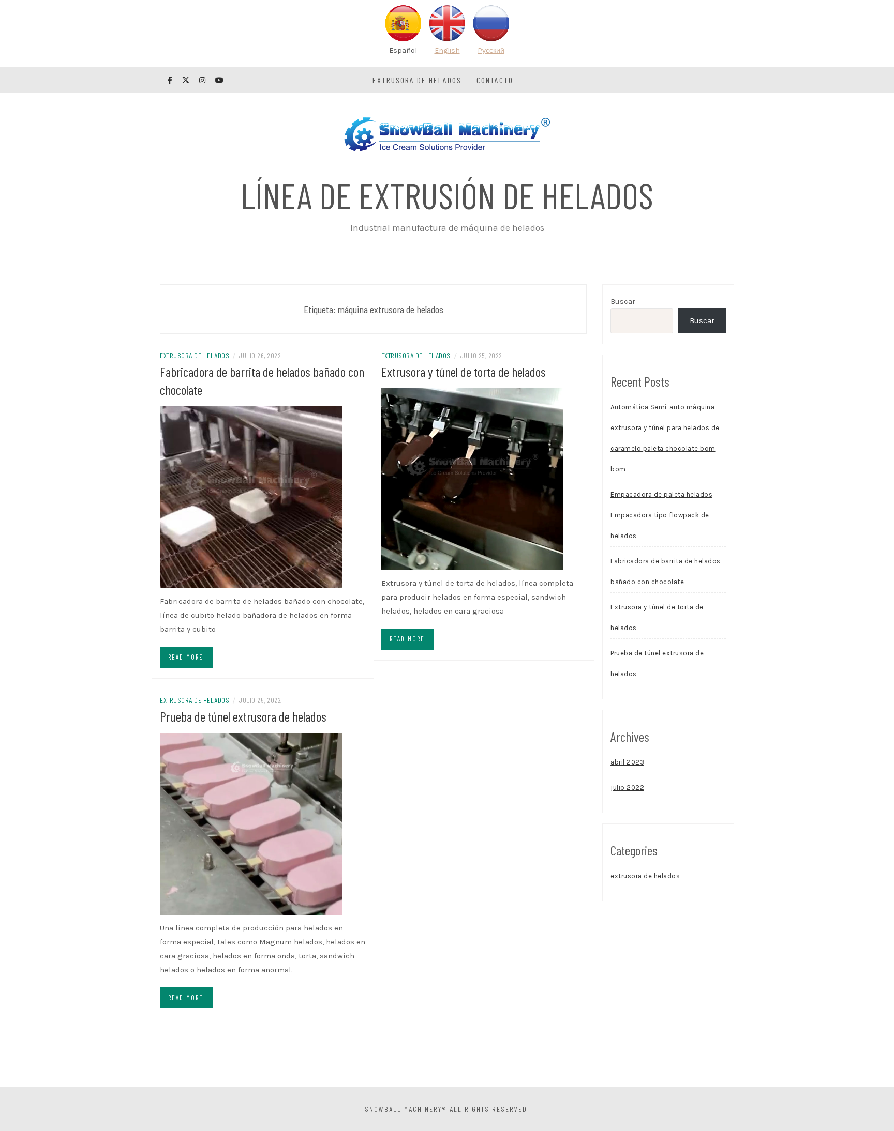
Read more (185, 657)
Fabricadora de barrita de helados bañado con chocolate (665, 571)
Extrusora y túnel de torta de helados (463, 371)
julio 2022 (627, 787)
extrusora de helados (417, 80)
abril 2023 (627, 762)
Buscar (622, 301)
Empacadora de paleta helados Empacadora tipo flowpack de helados (661, 515)
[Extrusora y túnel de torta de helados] (472, 478)
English (447, 50)
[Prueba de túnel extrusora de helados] (251, 823)
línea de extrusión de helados (447, 195)
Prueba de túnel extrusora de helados (243, 716)
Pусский (491, 50)
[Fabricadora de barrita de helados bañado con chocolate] (251, 496)
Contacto (494, 80)
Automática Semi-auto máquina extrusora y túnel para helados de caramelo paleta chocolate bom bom (665, 438)
